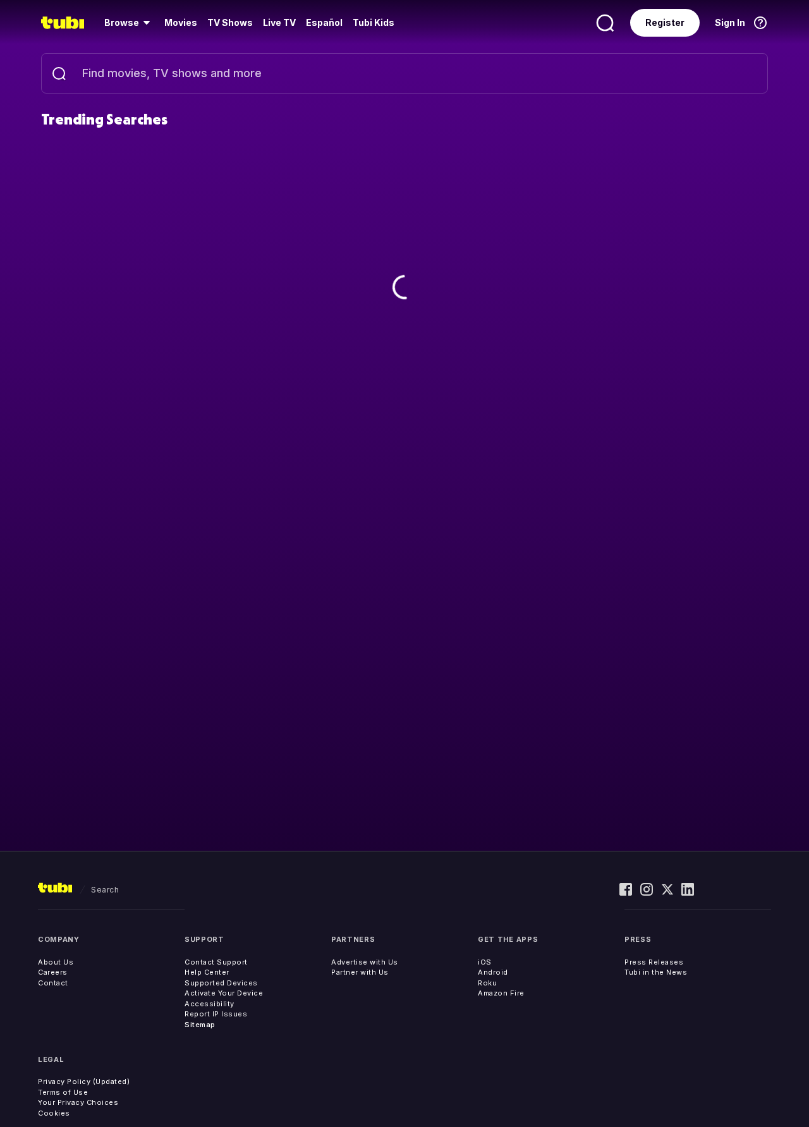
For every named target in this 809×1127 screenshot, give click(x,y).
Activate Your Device (224, 993)
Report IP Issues (216, 1013)
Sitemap (200, 1024)
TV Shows (230, 22)
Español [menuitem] (324, 22)
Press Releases (653, 962)
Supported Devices (221, 982)
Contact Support (216, 962)
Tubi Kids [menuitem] (373, 22)
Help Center (207, 972)
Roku (487, 982)
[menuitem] (129, 22)
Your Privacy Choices (78, 1102)
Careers (53, 972)
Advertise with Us (364, 962)
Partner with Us (360, 972)
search (105, 889)
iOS (485, 962)
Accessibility (209, 1003)
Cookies (54, 1113)
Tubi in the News (655, 972)
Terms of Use (63, 1092)
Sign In (730, 22)
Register (664, 22)
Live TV (279, 22)
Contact (53, 982)
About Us (55, 962)
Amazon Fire (501, 993)
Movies (180, 22)
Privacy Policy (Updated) (84, 1081)
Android (493, 972)
